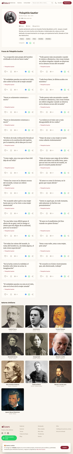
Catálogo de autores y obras (63, 429)
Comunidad (27, 3)
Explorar (5, 3)
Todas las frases (24, 434)
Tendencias (12, 3)
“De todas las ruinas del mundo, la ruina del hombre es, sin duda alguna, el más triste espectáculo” (18, 246)
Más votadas (41, 429)
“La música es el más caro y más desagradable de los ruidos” (51, 121)
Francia (22, 39)
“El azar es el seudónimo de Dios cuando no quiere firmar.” (51, 222)
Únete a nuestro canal (9, 438)
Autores (19, 3)
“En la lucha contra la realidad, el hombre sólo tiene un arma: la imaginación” (16, 266)
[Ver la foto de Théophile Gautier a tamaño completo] (10, 17)
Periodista (48, 39)
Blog (21, 436)
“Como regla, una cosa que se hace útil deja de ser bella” (18, 159)
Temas (21, 431)
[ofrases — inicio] (6, 426)
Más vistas (40, 431)
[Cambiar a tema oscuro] (56, 2)
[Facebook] (2, 433)
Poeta (34, 39)
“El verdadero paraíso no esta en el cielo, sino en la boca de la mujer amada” (18, 285)
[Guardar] (11, 71)
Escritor (28, 39)
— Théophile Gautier (8, 67)
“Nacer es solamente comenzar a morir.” (15, 98)
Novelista (41, 39)
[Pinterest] (8, 433)
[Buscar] (52, 2)
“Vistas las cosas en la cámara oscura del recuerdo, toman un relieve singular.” (17, 183)
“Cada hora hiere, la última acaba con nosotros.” (53, 80)
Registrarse (67, 3)
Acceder (60, 3)
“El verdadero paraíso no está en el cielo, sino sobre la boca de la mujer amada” (18, 80)
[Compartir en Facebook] (27, 43)
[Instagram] (5, 433)
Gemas (40, 436)
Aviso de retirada (60, 431)
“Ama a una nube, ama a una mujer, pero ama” (52, 245)
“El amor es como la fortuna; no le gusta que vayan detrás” (52, 182)
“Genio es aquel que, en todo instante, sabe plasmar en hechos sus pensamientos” (53, 203)
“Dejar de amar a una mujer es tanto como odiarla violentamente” (53, 139)
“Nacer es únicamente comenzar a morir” (16, 121)
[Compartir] (33, 43)
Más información (40, 449)
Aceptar (65, 447)
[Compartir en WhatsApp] (30, 43)
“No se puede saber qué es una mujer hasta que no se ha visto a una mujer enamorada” (17, 203)
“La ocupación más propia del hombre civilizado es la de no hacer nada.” (18, 58)
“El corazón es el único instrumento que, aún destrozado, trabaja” (53, 265)
